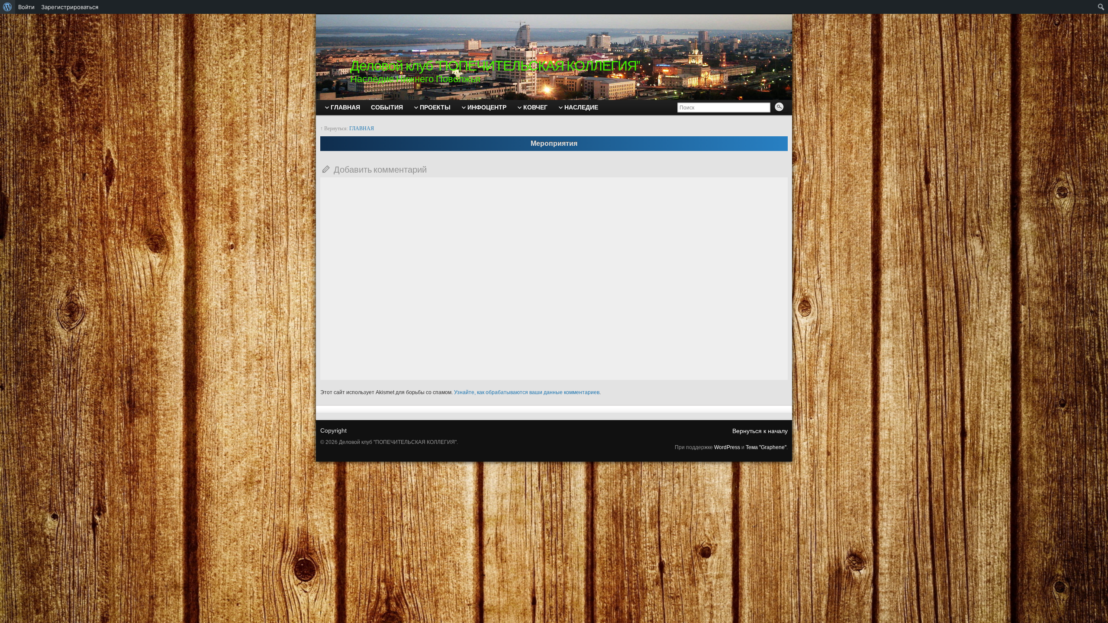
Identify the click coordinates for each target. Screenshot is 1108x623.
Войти (26, 6)
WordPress (727, 447)
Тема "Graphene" (766, 447)
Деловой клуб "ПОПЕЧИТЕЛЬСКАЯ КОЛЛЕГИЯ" (495, 65)
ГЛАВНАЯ (361, 128)
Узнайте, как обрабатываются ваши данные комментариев (526, 392)
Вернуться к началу (760, 430)
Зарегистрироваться (69, 6)
